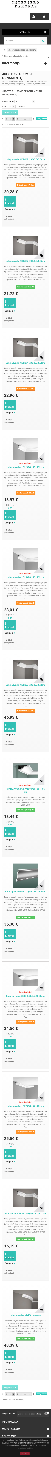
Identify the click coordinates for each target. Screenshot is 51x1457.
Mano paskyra (11, 1428)
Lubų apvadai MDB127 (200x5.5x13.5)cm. (25, 891)
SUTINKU (25, 1454)
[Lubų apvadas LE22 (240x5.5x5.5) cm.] (25, 449)
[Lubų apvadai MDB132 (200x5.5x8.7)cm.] (25, 669)
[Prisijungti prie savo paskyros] (43, 16)
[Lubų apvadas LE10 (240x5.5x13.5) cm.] (25, 977)
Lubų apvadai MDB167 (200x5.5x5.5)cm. (25, 261)
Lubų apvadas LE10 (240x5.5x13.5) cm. (25, 996)
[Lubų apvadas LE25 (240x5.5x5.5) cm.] (25, 559)
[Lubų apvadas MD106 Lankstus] (25, 1299)
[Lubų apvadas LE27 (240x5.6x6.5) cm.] (25, 1087)
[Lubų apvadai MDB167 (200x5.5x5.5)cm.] (25, 245)
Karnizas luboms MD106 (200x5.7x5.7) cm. (25, 1213)
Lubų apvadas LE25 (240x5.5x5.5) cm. (25, 577)
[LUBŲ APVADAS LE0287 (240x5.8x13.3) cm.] (25, 771)
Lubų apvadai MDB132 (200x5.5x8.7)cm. (25, 685)
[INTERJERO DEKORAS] (25, 4)
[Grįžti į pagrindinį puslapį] (4, 50)
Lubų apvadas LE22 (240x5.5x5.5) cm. (25, 467)
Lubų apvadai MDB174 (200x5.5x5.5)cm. (25, 363)
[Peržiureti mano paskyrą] (34, 16)
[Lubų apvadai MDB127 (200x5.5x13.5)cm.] (25, 876)
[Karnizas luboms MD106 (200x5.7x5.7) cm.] (25, 1198)
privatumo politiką (25, 1448)
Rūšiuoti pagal (8, 101)
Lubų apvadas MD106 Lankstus (25, 1315)
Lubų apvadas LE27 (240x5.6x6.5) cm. (25, 1106)
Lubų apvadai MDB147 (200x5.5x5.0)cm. (25, 159)
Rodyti (4, 106)
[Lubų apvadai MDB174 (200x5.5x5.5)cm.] (25, 347)
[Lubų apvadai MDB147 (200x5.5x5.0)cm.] (25, 143)
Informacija (11, 63)
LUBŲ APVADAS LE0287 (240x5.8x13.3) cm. (25, 790)
